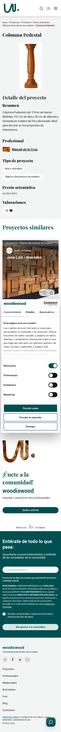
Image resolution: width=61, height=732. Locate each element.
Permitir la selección (30, 417)
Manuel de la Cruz (25, 149)
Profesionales (10, 675)
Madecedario (10, 682)
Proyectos (15, 22)
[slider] (30, 66)
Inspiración (12, 243)
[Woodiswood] (11, 8)
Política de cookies (11, 717)
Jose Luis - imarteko (23, 257)
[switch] (52, 375)
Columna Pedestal (45, 25)
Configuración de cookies (32, 717)
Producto (26, 22)
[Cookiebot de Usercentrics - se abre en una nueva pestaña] (43, 303)
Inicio (5, 22)
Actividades (9, 689)
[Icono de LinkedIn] (21, 660)
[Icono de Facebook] (13, 660)
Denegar (30, 426)
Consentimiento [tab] (12, 312)
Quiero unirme (30, 510)
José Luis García (22, 250)
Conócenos (9, 710)
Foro (5, 696)
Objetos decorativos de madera (18, 25)
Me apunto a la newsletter (30, 627)
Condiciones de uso (21, 719)
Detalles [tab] (30, 312)
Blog (5, 703)
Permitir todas (30, 408)
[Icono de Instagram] (6, 660)
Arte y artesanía (41, 22)
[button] (48, 8)
